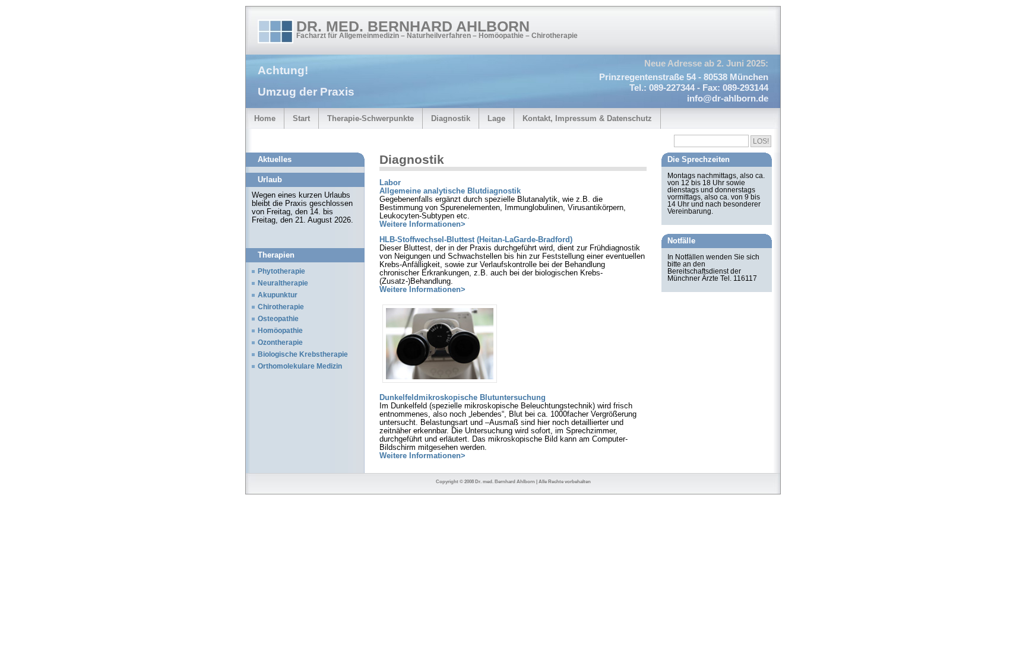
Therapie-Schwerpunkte (370, 119)
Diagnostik (450, 119)
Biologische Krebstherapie (303, 354)
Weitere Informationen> (422, 224)
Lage (496, 119)
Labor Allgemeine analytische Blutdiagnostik (450, 187)
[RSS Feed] (756, 31)
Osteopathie (278, 318)
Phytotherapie (281, 271)
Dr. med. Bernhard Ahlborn (413, 26)
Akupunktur (277, 295)
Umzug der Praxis (306, 91)
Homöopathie (280, 330)
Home (265, 119)
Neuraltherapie (283, 283)
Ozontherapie (280, 342)
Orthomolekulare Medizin (300, 366)
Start (301, 119)
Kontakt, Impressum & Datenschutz (587, 119)
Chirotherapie (281, 306)
